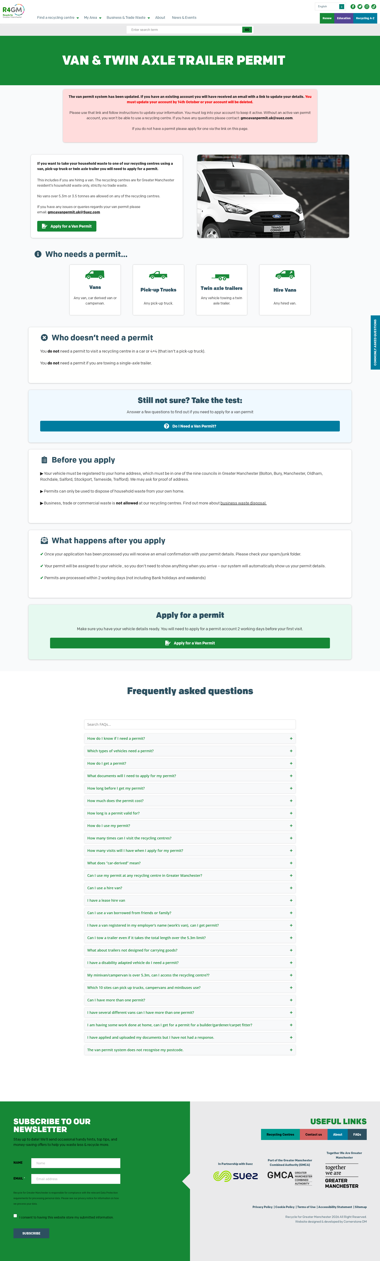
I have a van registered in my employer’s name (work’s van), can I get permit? (153, 925)
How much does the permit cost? (115, 800)
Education (344, 18)
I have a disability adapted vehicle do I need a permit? (133, 962)
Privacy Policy (263, 1207)
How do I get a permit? (106, 763)
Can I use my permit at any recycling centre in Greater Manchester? (144, 875)
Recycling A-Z (365, 18)
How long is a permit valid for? (113, 813)
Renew (327, 18)
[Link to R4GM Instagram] (366, 6)
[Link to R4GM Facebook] (353, 6)
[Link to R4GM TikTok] (373, 6)
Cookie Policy (284, 1207)
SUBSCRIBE (31, 1233)
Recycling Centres (280, 1134)
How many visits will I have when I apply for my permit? (135, 850)
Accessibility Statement (335, 1207)
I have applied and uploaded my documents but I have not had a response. (150, 1037)
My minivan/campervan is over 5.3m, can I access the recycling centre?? (148, 975)
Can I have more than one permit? (116, 1000)
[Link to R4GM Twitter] (359, 6)
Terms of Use (306, 1207)
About (337, 1134)
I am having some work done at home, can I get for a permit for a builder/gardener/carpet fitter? (169, 1025)
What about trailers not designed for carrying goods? (132, 950)
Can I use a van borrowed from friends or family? (129, 912)
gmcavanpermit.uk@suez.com (267, 118)
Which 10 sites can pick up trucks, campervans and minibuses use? (143, 987)
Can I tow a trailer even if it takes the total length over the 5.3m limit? (146, 937)
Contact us (313, 1134)
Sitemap (361, 1207)
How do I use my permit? (108, 825)
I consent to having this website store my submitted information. (66, 1217)
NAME (18, 1163)
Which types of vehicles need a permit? (120, 750)
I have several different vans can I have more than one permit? (140, 1012)
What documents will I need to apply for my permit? (131, 775)
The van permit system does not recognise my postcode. (135, 1049)
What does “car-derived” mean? (114, 863)
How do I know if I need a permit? (116, 738)
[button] (190, 426)
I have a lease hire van (106, 900)
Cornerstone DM (355, 1221)
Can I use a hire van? (104, 887)
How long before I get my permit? (116, 788)
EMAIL (19, 1178)
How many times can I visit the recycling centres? (129, 838)
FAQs (357, 1134)
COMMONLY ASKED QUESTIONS (375, 342)
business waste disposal (243, 503)
